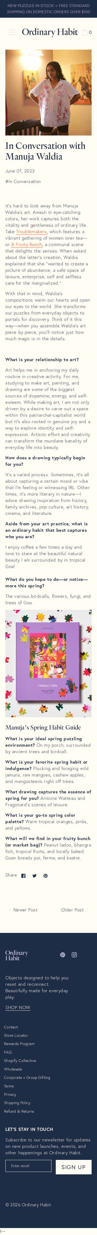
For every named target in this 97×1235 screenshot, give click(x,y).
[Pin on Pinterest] (45, 875)
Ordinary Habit (36, 1204)
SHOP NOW (17, 1007)
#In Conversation (23, 181)
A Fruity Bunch (26, 244)
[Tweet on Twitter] (34, 875)
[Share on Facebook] (23, 875)
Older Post (73, 910)
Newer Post (24, 910)
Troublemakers (31, 231)
